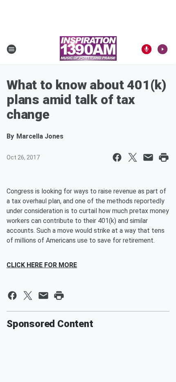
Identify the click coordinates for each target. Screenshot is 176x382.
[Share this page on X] (132, 157)
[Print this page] (163, 157)
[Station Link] (88, 49)
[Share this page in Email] (148, 157)
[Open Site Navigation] (11, 49)
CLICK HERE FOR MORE (42, 265)
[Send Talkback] (146, 49)
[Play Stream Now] (162, 49)
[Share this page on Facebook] (117, 157)
